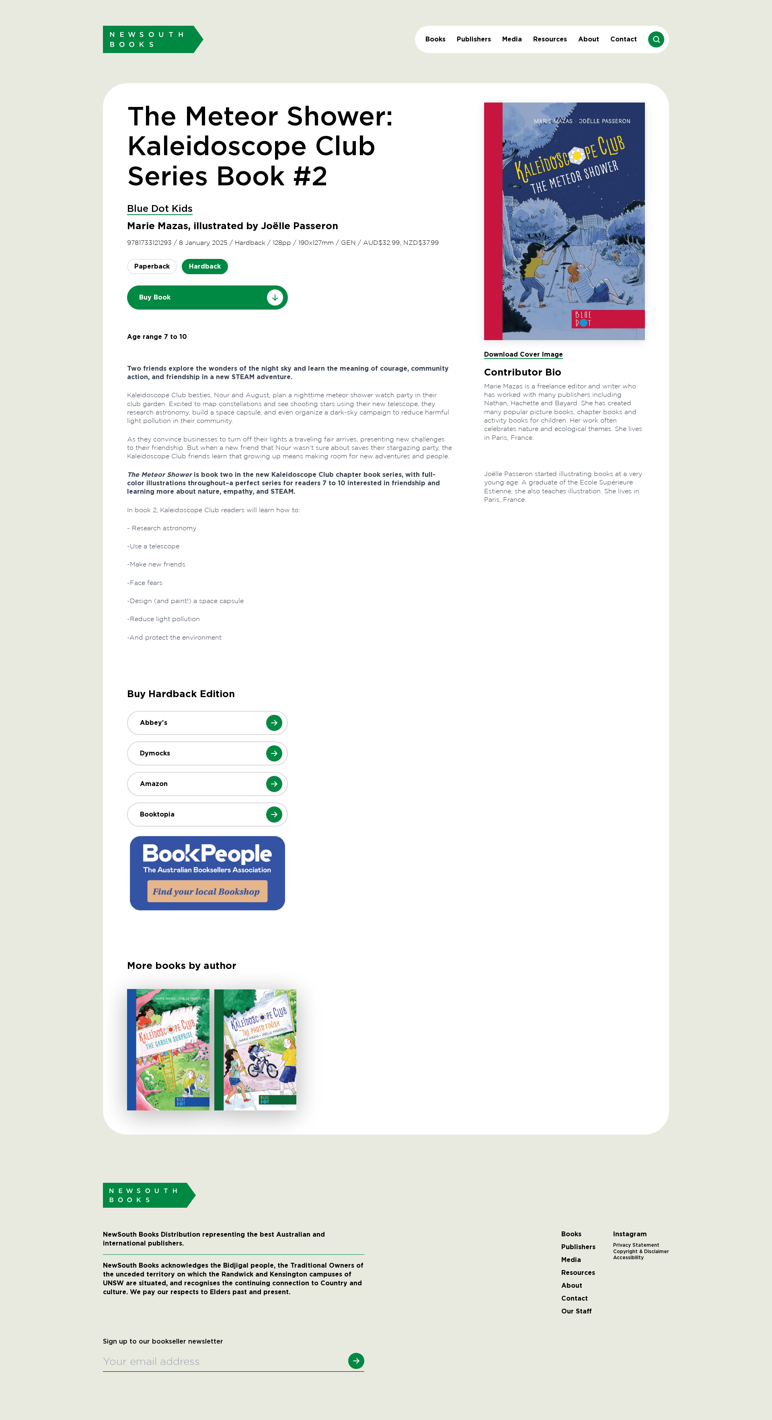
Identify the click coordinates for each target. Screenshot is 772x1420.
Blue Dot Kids (160, 209)
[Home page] (153, 39)
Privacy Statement (636, 1245)
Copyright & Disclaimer (641, 1251)
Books (435, 39)
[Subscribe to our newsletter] (356, 1361)
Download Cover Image (523, 354)
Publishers (474, 39)
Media (512, 39)
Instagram (630, 1234)
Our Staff (576, 1311)
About (588, 39)
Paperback (152, 266)
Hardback (205, 266)
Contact (623, 39)
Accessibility (628, 1257)
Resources (550, 39)
